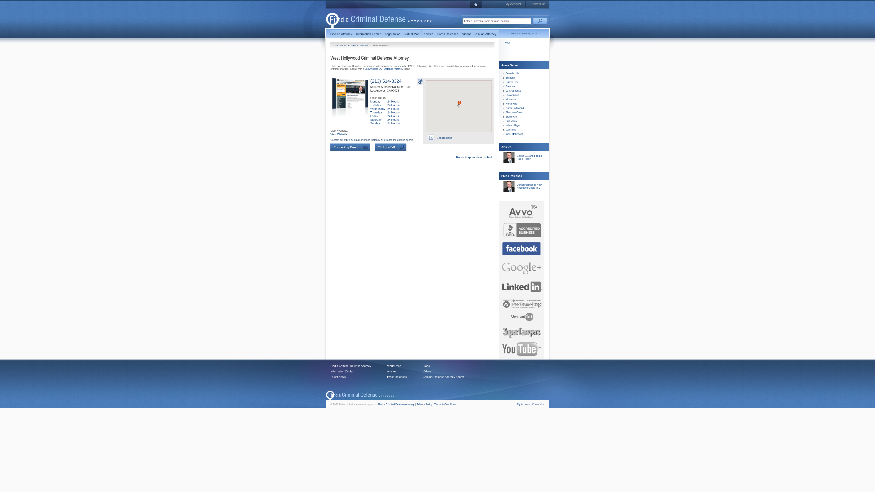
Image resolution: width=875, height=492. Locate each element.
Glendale (510, 86)
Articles (391, 371)
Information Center (341, 371)
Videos (427, 371)
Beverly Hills (512, 73)
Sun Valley (511, 121)
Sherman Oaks (514, 112)
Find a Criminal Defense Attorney (350, 366)
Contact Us (538, 4)
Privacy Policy (424, 404)
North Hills (511, 103)
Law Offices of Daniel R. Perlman (351, 45)
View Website (338, 134)
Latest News (338, 377)
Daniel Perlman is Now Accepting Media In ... (529, 186)
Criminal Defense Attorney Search (444, 377)
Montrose (511, 99)
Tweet (506, 42)
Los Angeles (512, 95)
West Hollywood (514, 134)
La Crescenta (513, 90)
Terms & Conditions (445, 404)
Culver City (512, 82)
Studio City (511, 116)
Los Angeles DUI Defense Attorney (384, 68)
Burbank (510, 77)
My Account (513, 4)
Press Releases (397, 377)
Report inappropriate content (474, 157)
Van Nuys (511, 129)
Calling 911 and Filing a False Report (529, 157)
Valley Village (513, 125)
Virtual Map (394, 366)
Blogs (426, 366)
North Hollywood (515, 108)
